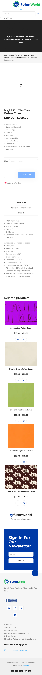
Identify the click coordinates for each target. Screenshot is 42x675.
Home (6, 55)
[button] (12, 183)
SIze (6, 161)
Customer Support (12, 630)
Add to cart (26, 175)
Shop (12, 55)
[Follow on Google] (15, 615)
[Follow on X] (21, 608)
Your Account (10, 627)
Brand (21, 213)
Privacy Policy (10, 636)
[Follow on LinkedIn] (9, 608)
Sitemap (25, 665)
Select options (17, 339)
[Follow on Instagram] (15, 608)
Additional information (21, 208)
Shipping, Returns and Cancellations (20, 639)
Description (21, 203)
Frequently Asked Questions (16, 633)
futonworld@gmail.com (18, 650)
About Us (8, 625)
